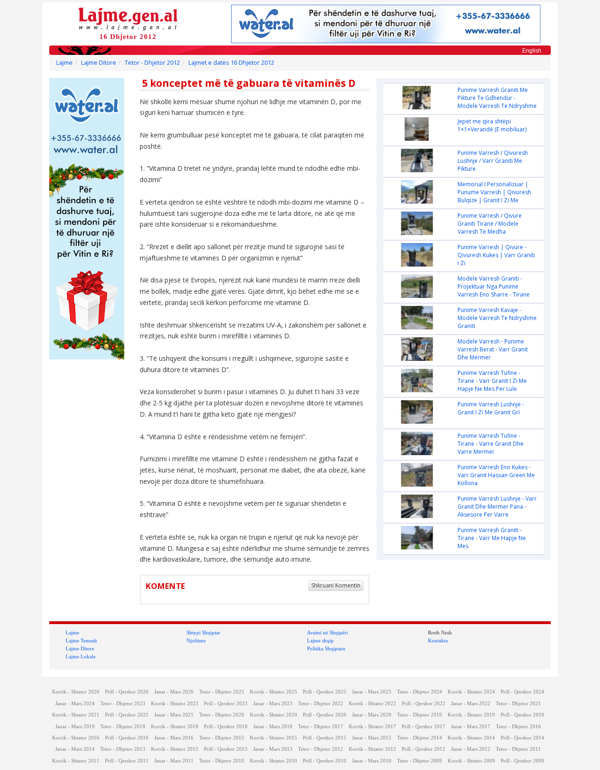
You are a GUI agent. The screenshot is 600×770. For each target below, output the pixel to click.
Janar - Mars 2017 (470, 726)
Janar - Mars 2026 (174, 691)
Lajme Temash (81, 640)
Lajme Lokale (81, 656)
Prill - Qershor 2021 (127, 714)
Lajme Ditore (98, 63)
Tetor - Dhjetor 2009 (419, 760)
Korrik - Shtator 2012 (372, 749)
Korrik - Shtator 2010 (273, 760)
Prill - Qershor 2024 (522, 691)
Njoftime (196, 640)
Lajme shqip (320, 640)
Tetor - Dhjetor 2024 (419, 691)
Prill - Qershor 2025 (324, 691)
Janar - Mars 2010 (371, 760)
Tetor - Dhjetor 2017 (320, 726)
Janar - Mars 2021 (174, 714)
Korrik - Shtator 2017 (372, 726)
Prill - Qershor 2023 (226, 703)
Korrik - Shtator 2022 (372, 703)
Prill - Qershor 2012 (423, 749)
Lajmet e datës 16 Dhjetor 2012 (231, 63)
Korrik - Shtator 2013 (174, 749)
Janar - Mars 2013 (272, 749)
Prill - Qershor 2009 (522, 760)
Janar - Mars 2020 (371, 714)
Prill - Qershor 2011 (127, 760)
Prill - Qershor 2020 (324, 714)
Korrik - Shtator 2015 (273, 737)
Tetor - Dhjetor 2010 (221, 760)
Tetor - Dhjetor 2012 (152, 63)
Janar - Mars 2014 (75, 749)
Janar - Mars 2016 (174, 737)
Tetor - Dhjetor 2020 (221, 714)
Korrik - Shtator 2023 (174, 703)
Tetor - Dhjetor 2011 (518, 749)
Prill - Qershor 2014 (522, 737)
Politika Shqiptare (326, 648)
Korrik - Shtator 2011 (75, 760)
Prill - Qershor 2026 (127, 691)
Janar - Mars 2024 (75, 703)
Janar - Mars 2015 (371, 737)
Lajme (64, 63)
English (531, 50)
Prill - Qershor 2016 (127, 737)
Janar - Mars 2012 (470, 749)
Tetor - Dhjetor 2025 (221, 691)
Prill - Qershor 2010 (324, 760)
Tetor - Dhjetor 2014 (419, 737)
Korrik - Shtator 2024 (471, 691)
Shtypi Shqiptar (203, 632)
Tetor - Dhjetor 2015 (221, 737)
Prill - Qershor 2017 (423, 726)
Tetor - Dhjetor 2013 (122, 749)
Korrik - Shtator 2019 (471, 714)
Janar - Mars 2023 (272, 703)
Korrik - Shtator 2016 (75, 737)
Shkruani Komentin (335, 585)
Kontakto (438, 640)
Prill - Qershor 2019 (522, 714)
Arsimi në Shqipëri (327, 632)
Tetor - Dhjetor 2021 (518, 703)
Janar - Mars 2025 (371, 691)
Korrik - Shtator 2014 (471, 737)
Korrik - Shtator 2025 (273, 691)
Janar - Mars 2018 (272, 726)
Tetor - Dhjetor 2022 (320, 703)
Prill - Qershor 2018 (226, 726)
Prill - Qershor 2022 (423, 703)
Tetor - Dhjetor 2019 (419, 714)
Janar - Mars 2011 (174, 760)
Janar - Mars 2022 (470, 703)
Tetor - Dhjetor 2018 (122, 726)
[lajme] (128, 18)
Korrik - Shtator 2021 (75, 714)
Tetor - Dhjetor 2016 (518, 726)
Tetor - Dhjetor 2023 (122, 703)
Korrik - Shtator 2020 (273, 714)
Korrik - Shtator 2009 (471, 760)
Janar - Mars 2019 (75, 726)
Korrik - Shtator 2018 (174, 726)
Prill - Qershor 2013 (226, 749)
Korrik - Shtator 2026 (75, 691)
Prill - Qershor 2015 (324, 737)
